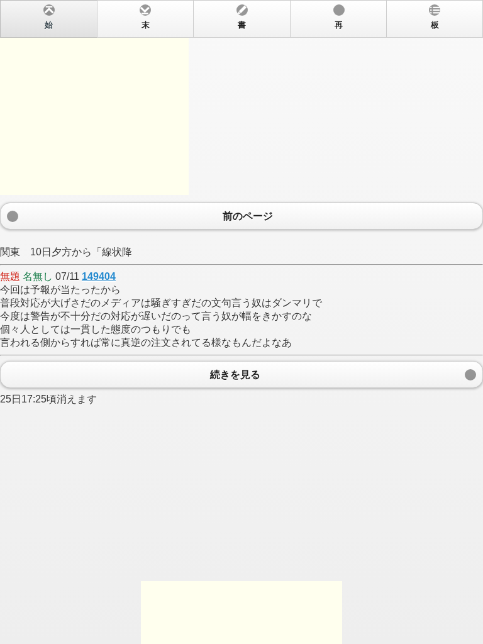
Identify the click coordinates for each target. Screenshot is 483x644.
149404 (99, 276)
